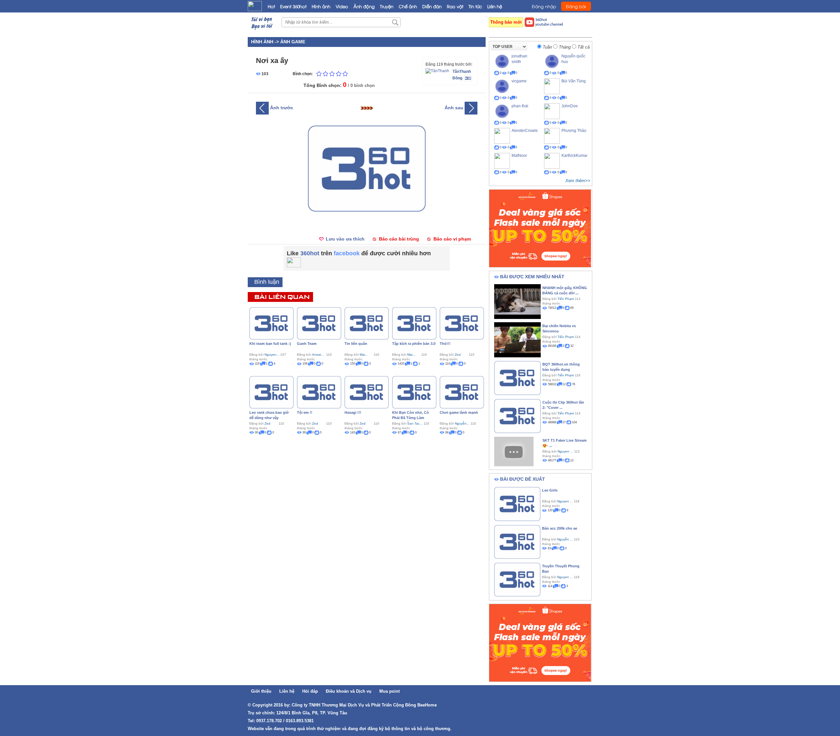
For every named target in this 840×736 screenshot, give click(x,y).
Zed (458, 354)
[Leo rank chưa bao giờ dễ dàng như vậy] (271, 391)
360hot (309, 253)
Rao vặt (455, 6)
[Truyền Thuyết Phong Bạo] (517, 579)
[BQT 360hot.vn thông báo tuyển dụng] (517, 377)
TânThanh (461, 71)
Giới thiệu (261, 691)
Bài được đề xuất (522, 479)
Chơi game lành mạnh (459, 412)
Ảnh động (364, 6)
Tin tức (475, 6)
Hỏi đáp (310, 691)
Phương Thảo (573, 130)
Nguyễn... (462, 423)
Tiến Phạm (565, 299)
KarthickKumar (574, 155)
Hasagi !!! (353, 412)
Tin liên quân (356, 344)
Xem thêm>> (577, 180)
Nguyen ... (565, 451)
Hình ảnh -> (265, 41)
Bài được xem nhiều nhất (532, 276)
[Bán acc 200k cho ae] (517, 541)
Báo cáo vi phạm (452, 239)
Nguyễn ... (565, 539)
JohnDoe (569, 106)
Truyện (386, 6)
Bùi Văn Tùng (573, 81)
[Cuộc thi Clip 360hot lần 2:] (517, 415)
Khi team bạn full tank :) (270, 344)
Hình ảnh (321, 6)
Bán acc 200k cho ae (559, 528)
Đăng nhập (544, 6)
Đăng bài (576, 6)
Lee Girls (549, 490)
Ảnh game (292, 41)
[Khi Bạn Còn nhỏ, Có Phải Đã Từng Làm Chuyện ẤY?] (414, 391)
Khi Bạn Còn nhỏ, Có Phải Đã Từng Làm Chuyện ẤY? (410, 417)
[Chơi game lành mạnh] (462, 391)
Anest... (318, 354)
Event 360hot (293, 6)
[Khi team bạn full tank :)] (271, 323)
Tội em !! (304, 412)
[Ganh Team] (319, 323)
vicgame (519, 81)
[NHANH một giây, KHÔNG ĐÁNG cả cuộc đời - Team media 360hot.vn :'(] (517, 301)
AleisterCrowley (526, 130)
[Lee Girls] (517, 503)
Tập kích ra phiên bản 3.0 (413, 344)
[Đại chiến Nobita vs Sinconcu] (517, 339)
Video (342, 6)
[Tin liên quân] (367, 323)
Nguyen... (271, 354)
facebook (347, 253)
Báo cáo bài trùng (399, 239)
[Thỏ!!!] (462, 323)
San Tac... (415, 423)
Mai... (364, 354)
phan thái (520, 106)
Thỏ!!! (445, 344)
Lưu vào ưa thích (345, 239)
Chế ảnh (408, 6)
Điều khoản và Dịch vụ (348, 691)
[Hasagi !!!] (367, 391)
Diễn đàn (432, 6)
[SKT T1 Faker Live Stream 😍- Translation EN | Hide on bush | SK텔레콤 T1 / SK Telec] (514, 451)
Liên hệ (494, 6)
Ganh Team (307, 344)
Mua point (389, 691)
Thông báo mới (506, 22)
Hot (271, 6)
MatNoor (519, 155)
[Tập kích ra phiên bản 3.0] (414, 323)
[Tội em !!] (319, 391)
